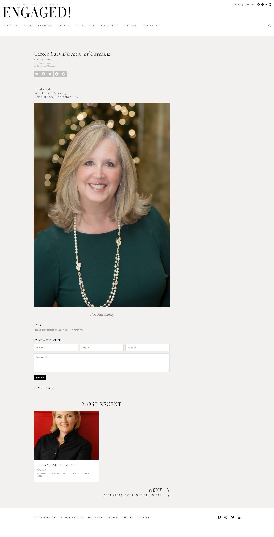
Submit (40, 377)
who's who (77, 329)
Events (131, 25)
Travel (64, 25)
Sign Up (249, 4)
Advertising (45, 517)
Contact (144, 517)
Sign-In (236, 4)
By (35, 66)
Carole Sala (72, 53)
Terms (112, 517)
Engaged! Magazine (46, 66)
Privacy (95, 517)
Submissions (72, 517)
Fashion (45, 25)
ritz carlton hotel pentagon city (51, 329)
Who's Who (86, 25)
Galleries (110, 25)
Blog (28, 25)
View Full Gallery (101, 314)
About (127, 517)
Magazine (151, 25)
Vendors (10, 25)
